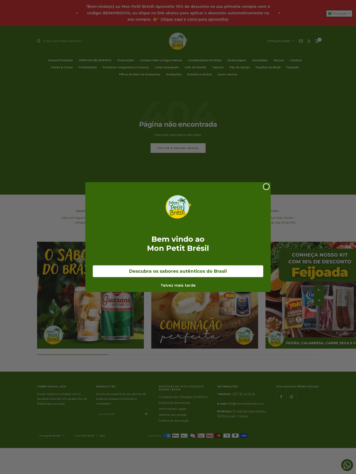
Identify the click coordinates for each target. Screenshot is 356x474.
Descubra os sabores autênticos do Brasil (178, 271)
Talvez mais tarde (178, 285)
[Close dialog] (266, 187)
